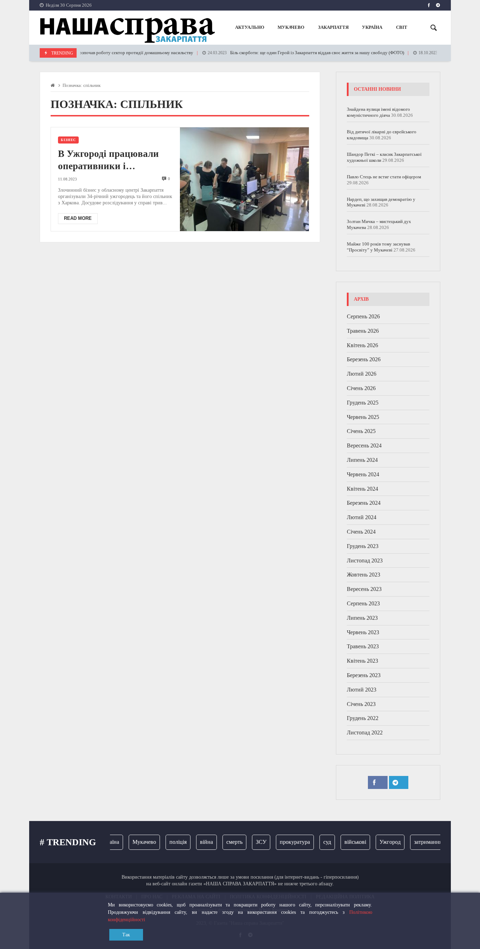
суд (320, 842)
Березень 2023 (364, 675)
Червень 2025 (363, 417)
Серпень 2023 (363, 603)
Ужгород (382, 842)
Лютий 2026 (361, 374)
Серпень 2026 (363, 316)
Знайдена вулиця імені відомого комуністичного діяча (378, 112)
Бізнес (68, 140)
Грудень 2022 (362, 718)
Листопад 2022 (365, 732)
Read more (78, 218)
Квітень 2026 (362, 345)
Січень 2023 (361, 704)
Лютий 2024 (361, 517)
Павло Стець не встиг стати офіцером (384, 176)
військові (348, 842)
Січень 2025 (361, 431)
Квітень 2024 (362, 489)
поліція (170, 842)
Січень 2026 (361, 388)
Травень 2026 (363, 331)
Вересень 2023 (364, 589)
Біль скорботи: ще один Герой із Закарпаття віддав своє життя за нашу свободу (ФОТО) (295, 52)
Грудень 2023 (362, 546)
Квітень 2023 (362, 661)
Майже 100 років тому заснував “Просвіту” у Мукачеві (378, 247)
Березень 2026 (364, 359)
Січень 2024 (361, 532)
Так (126, 934)
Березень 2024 (364, 503)
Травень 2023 (363, 646)
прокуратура (287, 842)
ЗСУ (253, 842)
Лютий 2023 (361, 690)
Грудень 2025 (362, 403)
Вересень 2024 (364, 445)
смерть (227, 842)
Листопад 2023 (365, 560)
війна (199, 842)
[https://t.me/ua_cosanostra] (438, 5)
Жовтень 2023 (363, 575)
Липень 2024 (362, 460)
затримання (420, 842)
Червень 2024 (363, 474)
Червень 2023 (363, 632)
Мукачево (137, 842)
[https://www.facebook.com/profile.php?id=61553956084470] (429, 5)
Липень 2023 (362, 618)
